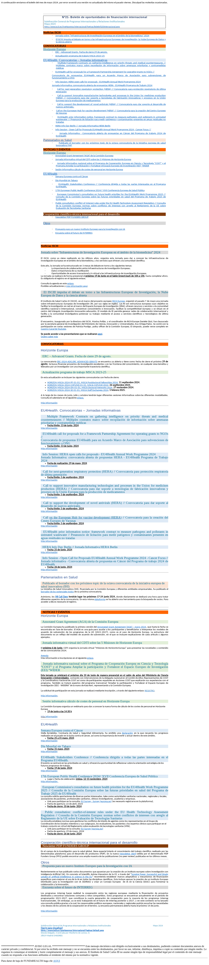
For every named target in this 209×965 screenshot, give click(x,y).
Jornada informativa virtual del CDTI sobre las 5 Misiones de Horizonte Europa (93, 159)
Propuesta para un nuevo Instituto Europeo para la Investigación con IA (90, 229)
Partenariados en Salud (57, 140)
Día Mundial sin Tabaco (66, 180)
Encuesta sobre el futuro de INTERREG (73, 233)
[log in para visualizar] (52, 928)
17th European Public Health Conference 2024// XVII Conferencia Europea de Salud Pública (100, 190)
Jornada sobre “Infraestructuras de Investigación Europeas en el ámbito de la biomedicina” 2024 (102, 36)
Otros (46, 223)
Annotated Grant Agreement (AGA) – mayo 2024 (121, 627)
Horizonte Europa (54, 49)
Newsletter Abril (128, 854)
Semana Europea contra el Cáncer (71, 176)
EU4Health (50, 173)
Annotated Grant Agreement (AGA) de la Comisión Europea (84, 156)
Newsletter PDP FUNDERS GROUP (71, 217)
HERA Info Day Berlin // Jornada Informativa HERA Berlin (82, 126)
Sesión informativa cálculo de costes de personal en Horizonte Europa (89, 169)
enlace (70, 283)
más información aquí (76, 286)
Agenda (44, 656)
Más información (49, 696)
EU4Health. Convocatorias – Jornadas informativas (75, 60)
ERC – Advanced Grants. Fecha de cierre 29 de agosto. (81, 52)
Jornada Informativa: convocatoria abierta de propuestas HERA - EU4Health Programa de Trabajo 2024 (102, 85)
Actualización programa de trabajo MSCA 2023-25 (80, 56)
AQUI (56, 960)
